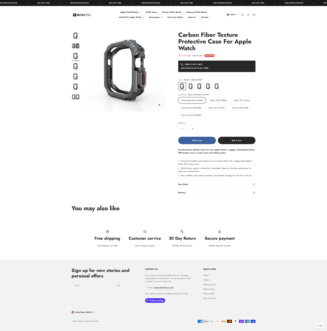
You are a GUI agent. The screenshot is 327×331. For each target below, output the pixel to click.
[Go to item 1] (76, 36)
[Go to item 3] (76, 56)
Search (206, 275)
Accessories (154, 17)
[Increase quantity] (192, 129)
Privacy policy (209, 293)
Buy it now (236, 140)
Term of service (209, 298)
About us (192, 17)
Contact (204, 17)
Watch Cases (151, 12)
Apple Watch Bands (129, 12)
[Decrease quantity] (182, 129)
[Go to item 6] (76, 87)
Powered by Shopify (92, 321)
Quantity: (182, 123)
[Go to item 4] (76, 66)
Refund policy (209, 289)
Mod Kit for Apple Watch (130, 17)
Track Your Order (175, 17)
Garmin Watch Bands (171, 12)
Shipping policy (209, 284)
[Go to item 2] (76, 46)
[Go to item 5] (76, 76)
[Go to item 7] (76, 97)
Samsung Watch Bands (196, 12)
